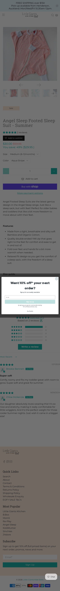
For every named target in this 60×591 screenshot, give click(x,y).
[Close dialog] (56, 278)
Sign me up (30, 302)
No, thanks (30, 311)
